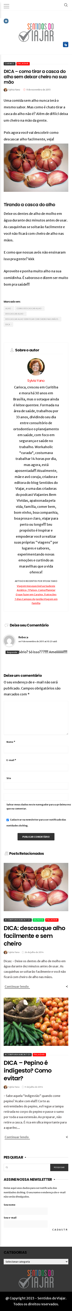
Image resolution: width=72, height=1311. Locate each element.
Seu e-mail (10, 1217)
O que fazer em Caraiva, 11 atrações (36, 594)
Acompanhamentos (18, 920)
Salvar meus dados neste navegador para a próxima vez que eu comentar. (38, 806)
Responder (12, 652)
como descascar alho (29, 308)
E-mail (11, 760)
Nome (10, 742)
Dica (7, 324)
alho (8, 308)
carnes (9, 63)
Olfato (38, 920)
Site (8, 778)
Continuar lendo (17, 986)
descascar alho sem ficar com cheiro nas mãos (31, 319)
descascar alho (14, 314)
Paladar (23, 63)
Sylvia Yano (35, 380)
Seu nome (9, 1204)
